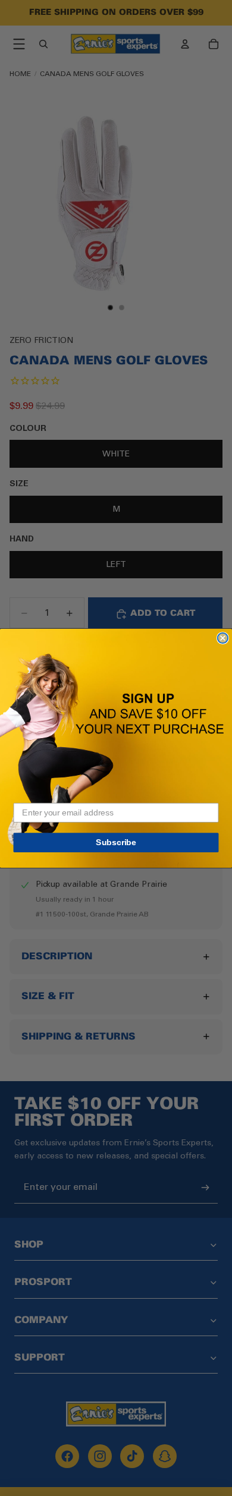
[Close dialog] (223, 637)
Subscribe (116, 841)
